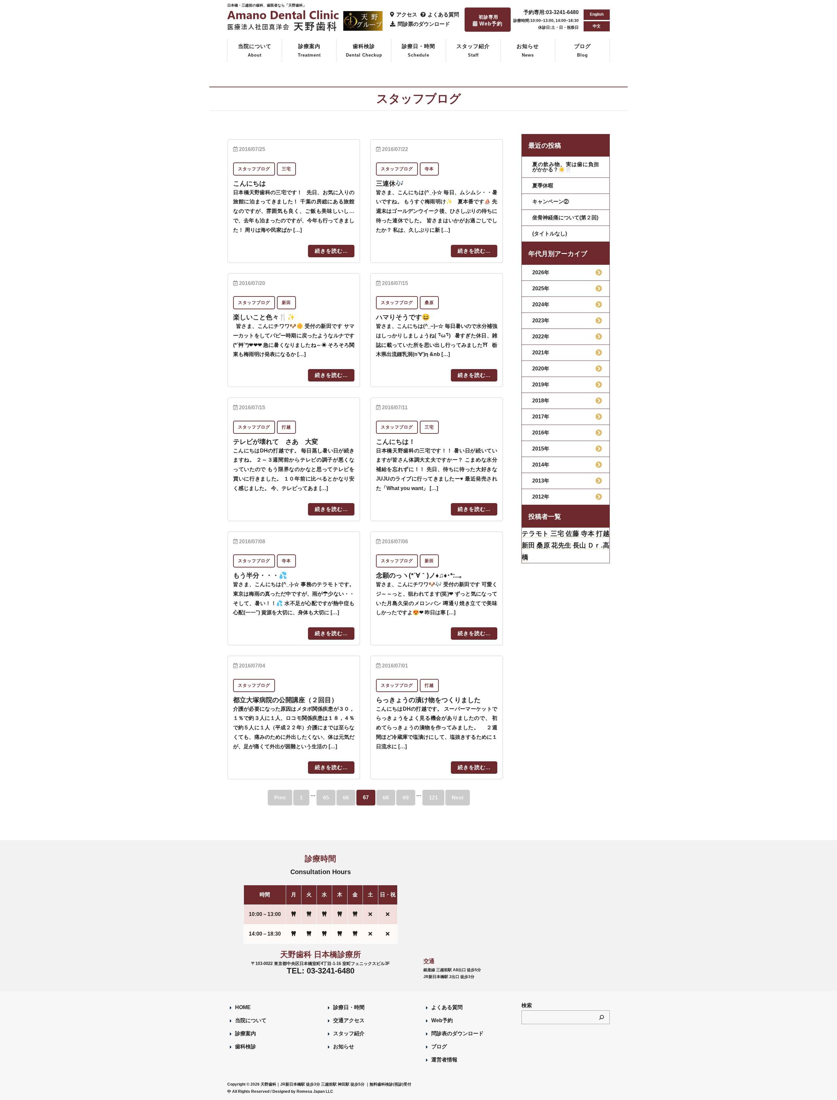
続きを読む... (331, 251)
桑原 (543, 545)
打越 (602, 533)
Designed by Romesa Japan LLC (302, 1091)
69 (406, 797)
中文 (597, 26)
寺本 (588, 533)
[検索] (601, 1017)
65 (326, 797)
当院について (254, 50)
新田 (528, 545)
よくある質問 (447, 1007)
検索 (526, 1005)
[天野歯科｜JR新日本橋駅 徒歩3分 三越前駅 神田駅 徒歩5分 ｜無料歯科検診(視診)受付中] (284, 27)
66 (346, 797)
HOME (243, 1007)
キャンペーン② (550, 201)
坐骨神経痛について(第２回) (565, 217)
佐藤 (572, 533)
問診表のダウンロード (457, 1033)
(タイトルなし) (549, 233)
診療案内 (309, 50)
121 (433, 797)
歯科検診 (364, 50)
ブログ (582, 50)
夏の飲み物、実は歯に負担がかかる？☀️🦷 (565, 166)
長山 (579, 545)
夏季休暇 (542, 185)
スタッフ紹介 (473, 50)
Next (457, 797)
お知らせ (528, 50)
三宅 (557, 533)
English (597, 14)
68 (386, 797)
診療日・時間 (418, 50)
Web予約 (442, 1020)
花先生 (561, 545)
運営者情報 (444, 1059)
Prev (280, 797)
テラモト (535, 533)
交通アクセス (349, 1020)
